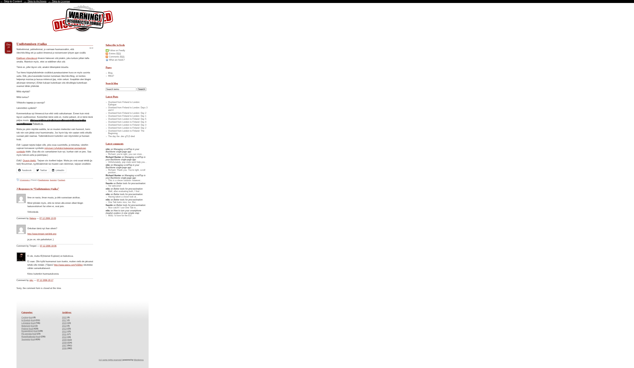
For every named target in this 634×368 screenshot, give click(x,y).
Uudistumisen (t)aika (32, 43)
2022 (64, 317)
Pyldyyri (25, 329)
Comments (116, 56)
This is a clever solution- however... (125, 180)
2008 (64, 343)
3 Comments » (25, 180)
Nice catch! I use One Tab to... (123, 207)
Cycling (24, 317)
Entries (115, 53)
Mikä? (111, 76)
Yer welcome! (114, 186)
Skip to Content (13, 1)
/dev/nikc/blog (83, 19)
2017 (64, 320)
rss (30, 317)
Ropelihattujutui (43, 180)
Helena (32, 218)
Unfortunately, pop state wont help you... (127, 162)
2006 (64, 348)
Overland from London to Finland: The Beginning (126, 132)
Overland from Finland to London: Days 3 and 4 (127, 108)
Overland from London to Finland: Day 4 (127, 122)
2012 (64, 331)
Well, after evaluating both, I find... (124, 191)
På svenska (26, 334)
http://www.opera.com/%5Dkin (68, 265)
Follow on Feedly (117, 50)
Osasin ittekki (29, 160)
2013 (64, 329)
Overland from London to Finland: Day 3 (127, 125)
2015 (64, 323)
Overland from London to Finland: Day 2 (127, 128)
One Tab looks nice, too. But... (123, 202)
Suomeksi (53, 180)
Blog (110, 73)
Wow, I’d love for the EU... (120, 215)
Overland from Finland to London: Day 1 (127, 116)
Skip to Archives (37, 1)
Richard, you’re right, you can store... (126, 154)
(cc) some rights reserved (110, 360)
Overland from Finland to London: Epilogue (124, 103)
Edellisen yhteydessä (27, 58)
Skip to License (61, 1)
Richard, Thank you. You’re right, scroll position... (126, 171)
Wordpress (139, 360)
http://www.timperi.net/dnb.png (41, 234)
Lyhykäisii (25, 323)
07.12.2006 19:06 (48, 246)
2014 (64, 326)
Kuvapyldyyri (27, 331)
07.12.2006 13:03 (47, 218)
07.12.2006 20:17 (45, 280)
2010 (64, 337)
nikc (31, 280)
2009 (64, 340)
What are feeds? (117, 60)
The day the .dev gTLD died (121, 136)
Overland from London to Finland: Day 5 (127, 119)
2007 (64, 345)
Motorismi (25, 326)
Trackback (61, 180)
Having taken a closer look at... (123, 196)
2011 (64, 334)
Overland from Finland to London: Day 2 (127, 113)
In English (25, 320)
